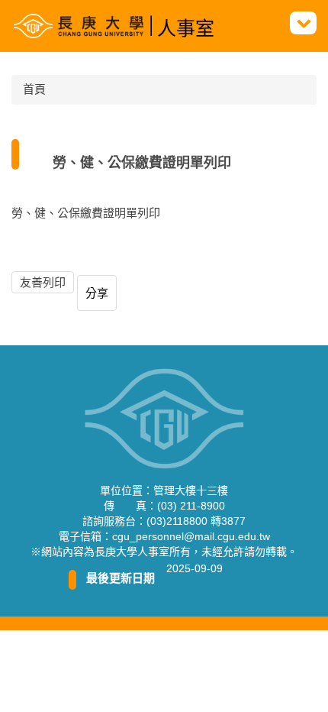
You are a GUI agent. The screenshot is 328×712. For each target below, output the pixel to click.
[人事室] (82, 25)
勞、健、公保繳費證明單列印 (85, 212)
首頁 (34, 89)
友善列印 (43, 282)
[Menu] (303, 22)
